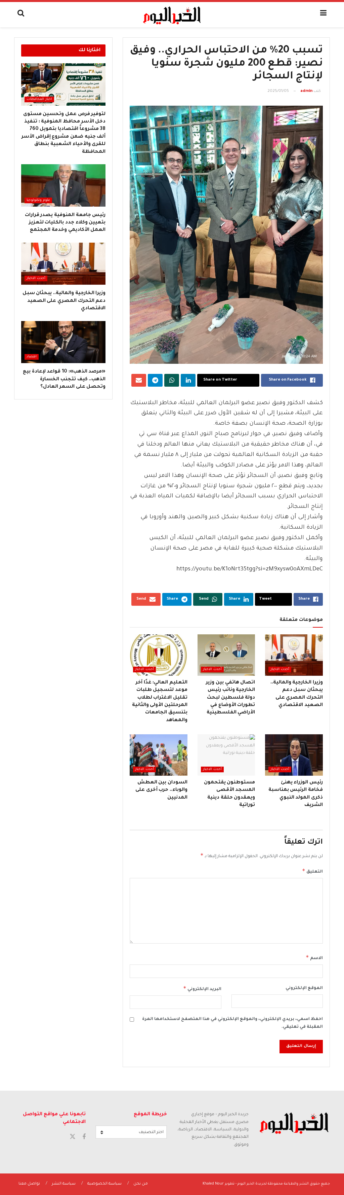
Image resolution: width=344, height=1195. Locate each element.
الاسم (314, 957)
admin (306, 91)
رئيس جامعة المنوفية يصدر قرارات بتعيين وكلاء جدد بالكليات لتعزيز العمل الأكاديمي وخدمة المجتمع (65, 223)
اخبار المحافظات (39, 99)
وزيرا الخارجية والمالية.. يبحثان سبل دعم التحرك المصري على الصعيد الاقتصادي (64, 301)
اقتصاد (32, 357)
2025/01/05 (278, 91)
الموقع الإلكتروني (304, 988)
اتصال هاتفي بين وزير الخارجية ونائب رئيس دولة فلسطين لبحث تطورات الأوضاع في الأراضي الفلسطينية (230, 698)
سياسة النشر (64, 1184)
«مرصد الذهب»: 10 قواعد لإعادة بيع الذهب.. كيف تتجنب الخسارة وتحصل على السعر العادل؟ (64, 379)
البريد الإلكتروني (202, 988)
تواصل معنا (29, 1184)
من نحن (140, 1184)
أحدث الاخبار (279, 669)
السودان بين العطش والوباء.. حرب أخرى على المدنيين (161, 790)
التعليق (312, 871)
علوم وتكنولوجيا (38, 200)
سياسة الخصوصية (104, 1184)
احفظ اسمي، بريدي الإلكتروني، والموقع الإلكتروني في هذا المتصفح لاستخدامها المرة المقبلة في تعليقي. (232, 1023)
